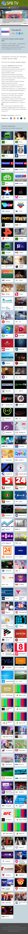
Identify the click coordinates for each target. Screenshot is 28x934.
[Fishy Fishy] (21, 343)
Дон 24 (7, 598)
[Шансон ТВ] (21, 398)
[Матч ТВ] (7, 218)
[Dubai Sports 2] (21, 744)
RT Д (7, 155)
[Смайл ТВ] (21, 454)
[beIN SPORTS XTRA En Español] (7, 786)
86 (19, 529)
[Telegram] (18, 118)
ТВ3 (6, 377)
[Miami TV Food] (21, 703)
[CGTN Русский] (7, 689)
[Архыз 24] (7, 523)
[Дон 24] (7, 592)
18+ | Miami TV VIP (9, 722)
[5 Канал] (21, 288)
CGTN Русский (9, 695)
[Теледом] (21, 620)
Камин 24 (21, 363)
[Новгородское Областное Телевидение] (21, 855)
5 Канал (21, 294)
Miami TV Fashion (21, 736)
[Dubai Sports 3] (7, 758)
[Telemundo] (7, 869)
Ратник (20, 211)
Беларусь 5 (8, 487)
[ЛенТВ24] (21, 301)
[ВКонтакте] (11, 118)
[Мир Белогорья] (21, 509)
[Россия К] (21, 177)
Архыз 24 (8, 529)
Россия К (21, 183)
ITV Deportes (8, 806)
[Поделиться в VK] (20, 33)
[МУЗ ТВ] (21, 191)
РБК (7, 446)
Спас (20, 377)
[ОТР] (21, 315)
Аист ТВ (7, 640)
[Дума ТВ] (21, 384)
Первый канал (22, 155)
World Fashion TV (9, 847)
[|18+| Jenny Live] (7, 744)
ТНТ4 (7, 584)
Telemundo (8, 875)
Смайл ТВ (21, 460)
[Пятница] (7, 288)
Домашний (21, 335)
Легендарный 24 (23, 612)
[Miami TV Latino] (7, 730)
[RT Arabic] (21, 232)
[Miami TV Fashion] (21, 730)
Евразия (7, 349)
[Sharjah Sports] (7, 772)
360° (20, 418)
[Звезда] (7, 191)
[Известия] (7, 855)
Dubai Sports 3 (9, 764)
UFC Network (8, 819)
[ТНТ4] (7, 578)
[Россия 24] (21, 163)
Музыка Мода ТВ (9, 266)
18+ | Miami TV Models (9, 709)
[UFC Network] (7, 813)
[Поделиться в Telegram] (17, 33)
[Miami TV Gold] (21, 689)
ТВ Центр (8, 321)
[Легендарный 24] (21, 606)
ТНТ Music (21, 584)
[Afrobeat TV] (21, 869)
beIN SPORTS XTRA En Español (9, 792)
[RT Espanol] (7, 246)
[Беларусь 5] (7, 481)
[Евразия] (7, 343)
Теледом (21, 626)
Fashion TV (21, 847)
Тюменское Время (21, 598)
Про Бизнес (21, 446)
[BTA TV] (7, 910)
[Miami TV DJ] (21, 827)
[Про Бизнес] (21, 440)
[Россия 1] (7, 163)
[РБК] (7, 440)
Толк (20, 543)
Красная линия (9, 404)
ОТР (20, 321)
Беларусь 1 (8, 501)
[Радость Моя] (7, 454)
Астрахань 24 (9, 474)
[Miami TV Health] (21, 813)
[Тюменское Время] (21, 592)
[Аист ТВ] (7, 633)
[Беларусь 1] (7, 495)
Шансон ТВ (21, 404)
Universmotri (8, 570)
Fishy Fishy (21, 349)
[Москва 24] (7, 412)
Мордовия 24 (9, 557)
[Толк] (21, 537)
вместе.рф (8, 391)
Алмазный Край (9, 681)
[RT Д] (7, 149)
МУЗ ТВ (21, 197)
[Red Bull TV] (21, 786)
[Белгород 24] (7, 509)
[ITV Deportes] (7, 799)
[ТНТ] (21, 218)
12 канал (21, 252)
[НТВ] (7, 177)
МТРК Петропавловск (9, 626)
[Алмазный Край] (7, 675)
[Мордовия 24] (7, 550)
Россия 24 (21, 169)
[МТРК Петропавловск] (7, 620)
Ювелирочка (9, 432)
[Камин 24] (21, 357)
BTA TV (7, 916)
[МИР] (7, 329)
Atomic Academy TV (22, 902)
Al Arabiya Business (8, 888)
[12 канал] (21, 246)
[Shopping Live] (21, 426)
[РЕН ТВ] (7, 232)
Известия (8, 861)
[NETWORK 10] (21, 882)
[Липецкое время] (21, 467)
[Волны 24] (7, 357)
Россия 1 (8, 169)
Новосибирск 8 (22, 653)
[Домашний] (21, 329)
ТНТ (20, 225)
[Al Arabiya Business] (7, 882)
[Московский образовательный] (7, 647)
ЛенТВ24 (21, 308)
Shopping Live (22, 432)
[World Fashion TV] (7, 841)
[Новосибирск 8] (21, 647)
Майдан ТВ (8, 543)
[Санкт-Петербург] (7, 301)
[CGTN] (21, 675)
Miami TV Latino (9, 736)
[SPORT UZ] (21, 758)
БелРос (20, 501)
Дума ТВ (21, 391)
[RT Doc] (21, 135)
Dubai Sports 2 (22, 750)
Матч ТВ (8, 225)
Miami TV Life (22, 723)
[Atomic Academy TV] (21, 896)
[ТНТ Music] (21, 578)
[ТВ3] (7, 371)
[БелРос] (21, 495)
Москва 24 (8, 418)
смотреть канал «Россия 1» (17, 90)
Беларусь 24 (22, 487)
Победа (21, 280)
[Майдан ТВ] (7, 537)
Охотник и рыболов (21, 266)
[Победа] (21, 274)
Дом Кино (8, 280)
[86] (21, 523)
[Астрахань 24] (7, 467)
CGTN (20, 681)
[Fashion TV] (21, 841)
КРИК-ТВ (21, 557)
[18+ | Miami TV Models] (7, 703)
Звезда (7, 197)
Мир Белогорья (22, 515)
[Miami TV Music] (7, 827)
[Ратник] (21, 205)
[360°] (21, 412)
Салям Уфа (21, 667)
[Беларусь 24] (21, 481)
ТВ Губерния (8, 667)
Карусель (8, 211)
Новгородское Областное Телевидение (22, 861)
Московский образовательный (10, 653)
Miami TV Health (22, 819)
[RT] (7, 135)
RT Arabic (21, 238)
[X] (21, 118)
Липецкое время (23, 474)
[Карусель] (7, 205)
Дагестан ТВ (22, 640)
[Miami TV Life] (21, 716)
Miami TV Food (22, 709)
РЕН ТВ (7, 238)
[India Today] (7, 896)
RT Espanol (8, 252)
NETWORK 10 (22, 889)
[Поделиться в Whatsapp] (22, 33)
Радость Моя (9, 460)
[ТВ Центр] (7, 315)
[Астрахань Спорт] (21, 799)
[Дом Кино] (7, 274)
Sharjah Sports (9, 778)
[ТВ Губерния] (7, 661)
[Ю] (21, 564)
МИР (7, 335)
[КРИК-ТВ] (21, 550)
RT (6, 142)
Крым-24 (8, 612)
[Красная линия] (7, 398)
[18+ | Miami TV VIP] (7, 716)
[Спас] (21, 371)
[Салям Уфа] (21, 661)
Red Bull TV (21, 792)
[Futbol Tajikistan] (21, 772)
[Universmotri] (7, 564)
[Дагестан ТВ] (21, 633)
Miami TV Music (9, 833)
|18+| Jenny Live (9, 750)
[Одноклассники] (14, 118)
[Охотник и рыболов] (21, 260)
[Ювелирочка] (7, 426)
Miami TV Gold (22, 695)
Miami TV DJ (22, 833)
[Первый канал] (21, 149)
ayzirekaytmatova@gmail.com (14, 931)
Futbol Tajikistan (22, 778)
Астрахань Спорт (21, 805)
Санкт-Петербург (8, 307)
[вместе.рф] (7, 384)
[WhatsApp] (25, 118)
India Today (8, 902)
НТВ (7, 183)
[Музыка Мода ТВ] (7, 260)
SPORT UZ (21, 764)
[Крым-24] (7, 606)
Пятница (8, 294)
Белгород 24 (8, 515)
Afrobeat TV (21, 875)
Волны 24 (8, 363)
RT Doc (20, 142)
